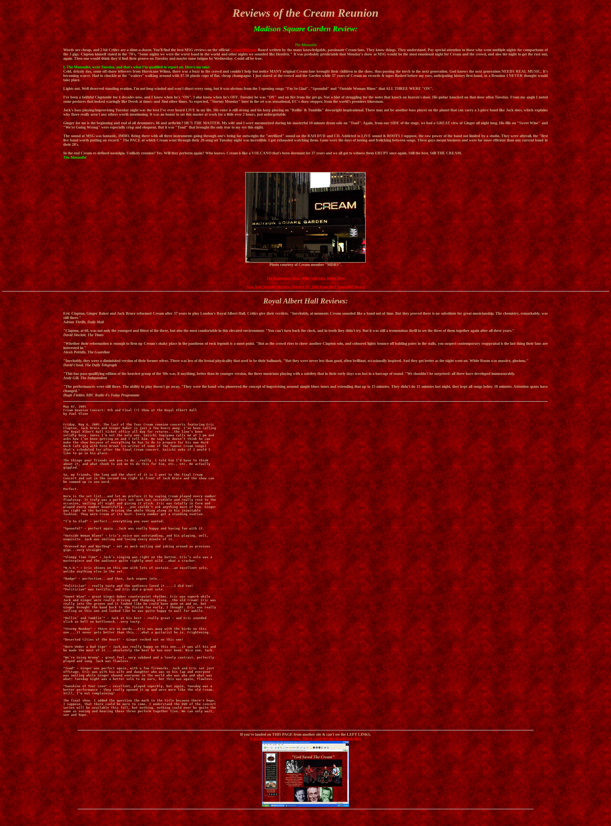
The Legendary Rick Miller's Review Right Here (305, 278)
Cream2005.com (243, 50)
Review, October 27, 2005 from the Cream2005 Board (306, 287)
